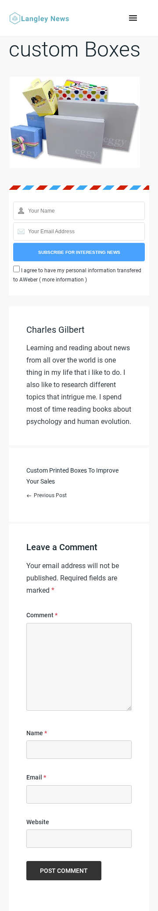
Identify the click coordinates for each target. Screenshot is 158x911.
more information (63, 280)
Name (36, 733)
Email (36, 777)
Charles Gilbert (55, 329)
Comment (41, 615)
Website (37, 822)
